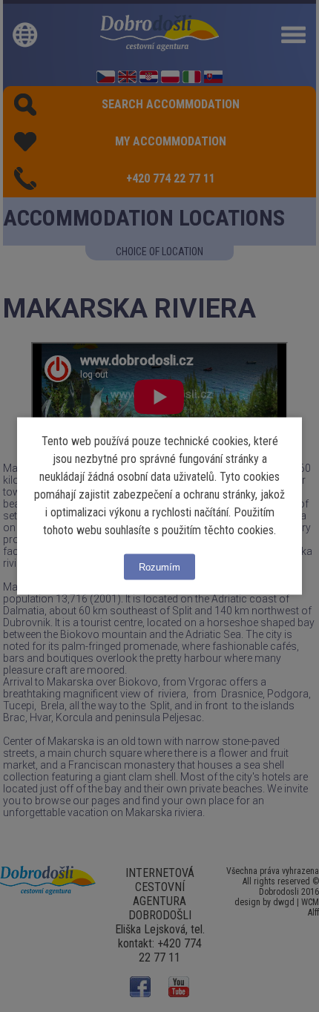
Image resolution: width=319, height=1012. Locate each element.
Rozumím (159, 567)
